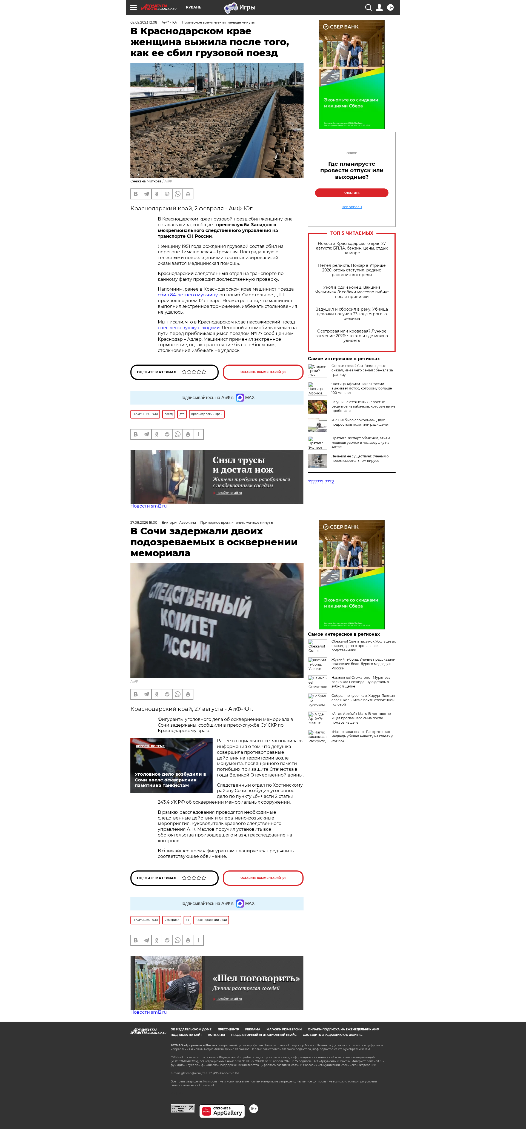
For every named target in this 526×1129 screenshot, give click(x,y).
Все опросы (352, 207)
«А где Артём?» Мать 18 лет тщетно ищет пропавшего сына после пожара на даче (361, 718)
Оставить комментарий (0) (263, 372)
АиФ (168, 181)
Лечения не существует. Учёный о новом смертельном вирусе (360, 458)
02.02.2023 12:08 (143, 22)
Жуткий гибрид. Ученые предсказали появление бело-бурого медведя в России (363, 663)
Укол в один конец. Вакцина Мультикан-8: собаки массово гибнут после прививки (352, 292)
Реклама (252, 1029)
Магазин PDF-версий (284, 1029)
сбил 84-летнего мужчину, (188, 294)
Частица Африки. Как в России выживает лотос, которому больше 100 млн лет (361, 388)
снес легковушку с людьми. (189, 327)
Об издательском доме (191, 1029)
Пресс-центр (228, 1029)
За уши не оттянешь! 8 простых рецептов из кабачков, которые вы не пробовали (363, 406)
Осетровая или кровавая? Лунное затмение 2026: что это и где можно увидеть (352, 336)
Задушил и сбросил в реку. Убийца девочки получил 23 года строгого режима (352, 314)
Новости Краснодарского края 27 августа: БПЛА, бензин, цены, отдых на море (352, 248)
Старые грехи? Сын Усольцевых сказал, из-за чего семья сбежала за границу (362, 370)
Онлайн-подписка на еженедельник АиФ (343, 1029)
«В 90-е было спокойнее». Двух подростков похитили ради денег (360, 422)
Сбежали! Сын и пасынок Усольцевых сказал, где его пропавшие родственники (363, 645)
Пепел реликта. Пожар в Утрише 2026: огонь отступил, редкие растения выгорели (352, 270)
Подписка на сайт (186, 1035)
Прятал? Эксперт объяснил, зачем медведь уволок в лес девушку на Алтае (360, 442)
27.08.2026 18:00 (143, 522)
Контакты (216, 1035)
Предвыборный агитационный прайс (263, 1035)
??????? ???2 (321, 482)
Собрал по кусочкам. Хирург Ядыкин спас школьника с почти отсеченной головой (363, 700)
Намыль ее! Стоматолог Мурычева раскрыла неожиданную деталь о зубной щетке (360, 681)
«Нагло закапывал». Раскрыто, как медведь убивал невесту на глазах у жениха (362, 736)
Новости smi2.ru (148, 506)
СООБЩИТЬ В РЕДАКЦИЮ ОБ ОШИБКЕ (332, 1035)
